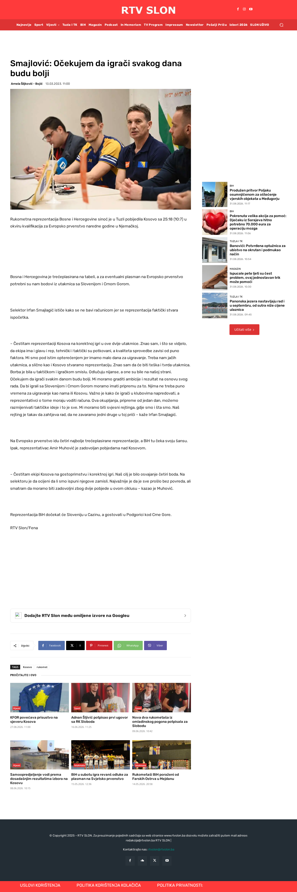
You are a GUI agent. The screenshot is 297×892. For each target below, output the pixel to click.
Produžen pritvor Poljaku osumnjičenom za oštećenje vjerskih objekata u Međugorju (254, 194)
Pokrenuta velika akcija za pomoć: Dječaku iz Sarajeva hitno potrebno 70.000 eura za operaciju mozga (258, 222)
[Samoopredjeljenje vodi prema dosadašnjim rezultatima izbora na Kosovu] (39, 754)
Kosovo (27, 667)
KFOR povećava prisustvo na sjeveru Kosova (34, 719)
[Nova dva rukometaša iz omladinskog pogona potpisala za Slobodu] (161, 697)
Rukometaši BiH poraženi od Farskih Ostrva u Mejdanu (155, 776)
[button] (281, 24)
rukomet (42, 667)
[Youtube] (251, 9)
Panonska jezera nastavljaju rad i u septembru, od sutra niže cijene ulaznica (257, 305)
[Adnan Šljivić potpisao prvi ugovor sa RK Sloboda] (100, 697)
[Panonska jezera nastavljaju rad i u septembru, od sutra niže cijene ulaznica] (215, 305)
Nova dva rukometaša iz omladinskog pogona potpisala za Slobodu (160, 721)
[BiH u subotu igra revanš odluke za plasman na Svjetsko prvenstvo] (100, 754)
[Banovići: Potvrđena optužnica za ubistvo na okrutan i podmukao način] (215, 250)
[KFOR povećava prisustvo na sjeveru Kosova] (39, 697)
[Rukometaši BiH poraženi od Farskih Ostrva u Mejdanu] (161, 754)
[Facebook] (238, 9)
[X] (154, 860)
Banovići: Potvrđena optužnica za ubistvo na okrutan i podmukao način (258, 250)
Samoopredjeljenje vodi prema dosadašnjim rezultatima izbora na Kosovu (39, 778)
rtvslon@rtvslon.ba (161, 849)
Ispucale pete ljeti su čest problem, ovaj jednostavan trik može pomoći (255, 277)
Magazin (235, 269)
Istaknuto (79, 765)
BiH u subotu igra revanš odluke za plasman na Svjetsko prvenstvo (99, 776)
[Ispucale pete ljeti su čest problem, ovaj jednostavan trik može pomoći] (215, 278)
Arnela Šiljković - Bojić (26, 83)
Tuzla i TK (236, 241)
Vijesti (16, 708)
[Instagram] (244, 9)
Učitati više (242, 329)
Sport (77, 708)
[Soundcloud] (142, 860)
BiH (232, 186)
